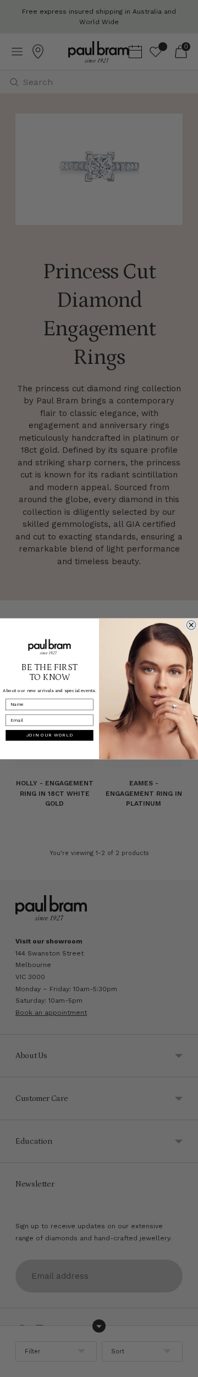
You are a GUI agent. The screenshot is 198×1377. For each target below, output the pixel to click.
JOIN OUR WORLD (49, 735)
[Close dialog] (190, 624)
